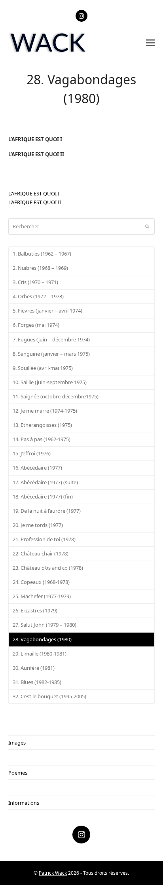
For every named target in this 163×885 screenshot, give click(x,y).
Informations (23, 802)
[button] (150, 43)
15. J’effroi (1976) (32, 453)
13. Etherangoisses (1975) (42, 424)
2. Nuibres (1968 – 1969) (40, 267)
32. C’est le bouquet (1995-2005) (49, 696)
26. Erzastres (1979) (35, 610)
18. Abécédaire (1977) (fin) (43, 496)
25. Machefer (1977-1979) (42, 596)
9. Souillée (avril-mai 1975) (43, 367)
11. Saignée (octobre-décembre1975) (56, 396)
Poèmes (17, 772)
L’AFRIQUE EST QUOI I (35, 139)
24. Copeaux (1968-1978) (41, 582)
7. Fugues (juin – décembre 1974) (51, 339)
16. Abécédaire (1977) (37, 467)
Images (17, 742)
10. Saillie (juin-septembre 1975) (50, 382)
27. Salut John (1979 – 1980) (44, 624)
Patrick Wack (53, 873)
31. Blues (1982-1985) (37, 682)
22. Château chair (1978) (40, 553)
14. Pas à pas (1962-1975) (41, 439)
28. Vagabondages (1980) (42, 639)
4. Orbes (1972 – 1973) (38, 296)
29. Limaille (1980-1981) (39, 653)
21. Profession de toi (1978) (44, 539)
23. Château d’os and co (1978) (48, 567)
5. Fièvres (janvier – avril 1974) (47, 310)
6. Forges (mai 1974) (36, 324)
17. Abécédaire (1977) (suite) (45, 482)
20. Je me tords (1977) (38, 525)
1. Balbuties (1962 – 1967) (42, 253)
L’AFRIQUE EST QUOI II (36, 154)
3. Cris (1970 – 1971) (35, 282)
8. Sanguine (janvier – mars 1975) (51, 353)
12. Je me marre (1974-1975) (45, 410)
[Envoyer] (147, 226)
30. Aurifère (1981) (34, 667)
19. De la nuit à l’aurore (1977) (47, 510)
